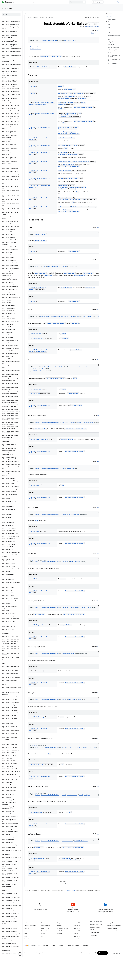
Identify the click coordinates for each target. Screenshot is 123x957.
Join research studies (112, 931)
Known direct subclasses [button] (37, 48)
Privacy (43, 933)
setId (60, 138)
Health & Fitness (45, 928)
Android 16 (77, 925)
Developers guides (95, 927)
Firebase (61, 945)
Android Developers (33, 17)
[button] (11, 18)
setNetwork (61, 154)
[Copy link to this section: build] (33, 227)
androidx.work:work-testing (92, 26)
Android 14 (77, 931)
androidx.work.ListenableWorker (51, 56)
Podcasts (27, 939)
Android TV (60, 933)
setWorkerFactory (63, 207)
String (76, 178)
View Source (94, 29)
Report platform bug (112, 923)
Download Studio (94, 932)
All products (85, 945)
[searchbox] (11, 14)
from (59, 102)
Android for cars (61, 931)
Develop (46, 2)
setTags (60, 178)
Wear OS (59, 925)
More (57, 2)
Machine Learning (45, 925)
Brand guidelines (40, 953)
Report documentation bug (114, 925)
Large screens (61, 923)
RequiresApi (63, 152)
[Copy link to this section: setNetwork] (39, 553)
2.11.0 (98, 259)
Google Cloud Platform (73, 945)
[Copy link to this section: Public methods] (44, 220)
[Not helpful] (98, 17)
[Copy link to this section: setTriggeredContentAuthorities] (55, 739)
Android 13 (76, 933)
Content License (71, 890)
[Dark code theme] (98, 38)
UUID (70, 138)
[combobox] (77, 2)
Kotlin (92, 33)
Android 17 (77, 923)
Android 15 (77, 928)
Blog (26, 936)
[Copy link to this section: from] (33, 310)
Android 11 (76, 939)
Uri (77, 192)
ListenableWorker (69, 40)
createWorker (48, 275)
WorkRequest (62, 104)
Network (74, 154)
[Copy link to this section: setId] (33, 461)
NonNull (33, 86)
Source (26, 931)
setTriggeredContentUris (66, 199)
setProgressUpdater (64, 161)
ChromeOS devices (62, 928)
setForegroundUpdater (65, 127)
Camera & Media (45, 931)
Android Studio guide (96, 924)
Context (70, 102)
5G (42, 936)
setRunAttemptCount (64, 171)
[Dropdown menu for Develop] (51, 2)
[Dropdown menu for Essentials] (26, 2)
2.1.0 (98, 31)
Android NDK (93, 935)
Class (70, 93)
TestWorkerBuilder (35, 49)
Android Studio (110, 2)
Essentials (20, 2)
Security (27, 928)
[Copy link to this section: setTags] (35, 693)
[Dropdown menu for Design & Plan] (40, 2)
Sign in (119, 2)
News (26, 933)
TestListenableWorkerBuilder (48, 40)
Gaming (43, 923)
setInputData (62, 145)
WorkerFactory (82, 98)
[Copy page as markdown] (94, 23)
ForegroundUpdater (64, 129)
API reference (7, 8)
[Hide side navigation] (20, 954)
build (60, 86)
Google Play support (112, 928)
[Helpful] (95, 17)
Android (27, 923)
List (72, 178)
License (32, 953)
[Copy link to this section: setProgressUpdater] (45, 601)
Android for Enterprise (30, 925)
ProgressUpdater (83, 161)
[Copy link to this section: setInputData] (40, 507)
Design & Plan (34, 2)
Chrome (53, 945)
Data (75, 145)
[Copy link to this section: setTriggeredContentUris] (49, 787)
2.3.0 (98, 415)
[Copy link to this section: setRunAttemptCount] (46, 647)
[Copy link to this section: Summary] (38, 75)
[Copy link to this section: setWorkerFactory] (44, 834)
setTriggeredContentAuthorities (68, 187)
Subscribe (102, 953)
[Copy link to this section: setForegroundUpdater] (47, 415)
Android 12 (77, 936)
